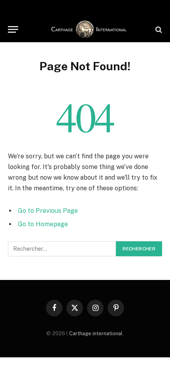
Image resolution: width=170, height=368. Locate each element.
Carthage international (96, 333)
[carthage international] (89, 29)
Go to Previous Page (48, 210)
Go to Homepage (43, 224)
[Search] (158, 29)
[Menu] (13, 29)
